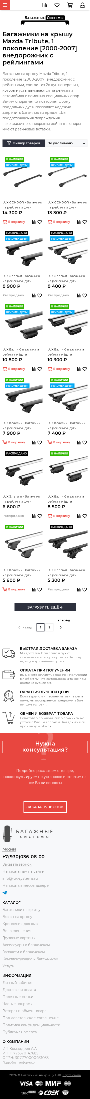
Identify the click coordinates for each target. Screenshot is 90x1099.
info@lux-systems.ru (20, 878)
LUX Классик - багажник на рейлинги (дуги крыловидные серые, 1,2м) (66, 426)
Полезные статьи (17, 997)
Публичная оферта (19, 1032)
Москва (9, 849)
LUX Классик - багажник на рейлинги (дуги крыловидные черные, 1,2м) (21, 426)
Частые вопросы (17, 1004)
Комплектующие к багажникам (30, 959)
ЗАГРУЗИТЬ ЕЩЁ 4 (45, 607)
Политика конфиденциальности (31, 1025)
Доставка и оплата (19, 989)
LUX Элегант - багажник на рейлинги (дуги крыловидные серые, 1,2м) (66, 278)
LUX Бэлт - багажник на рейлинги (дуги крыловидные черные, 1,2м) (20, 352)
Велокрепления (16, 931)
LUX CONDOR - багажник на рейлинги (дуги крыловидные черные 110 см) (22, 205)
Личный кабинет (17, 982)
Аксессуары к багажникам (26, 945)
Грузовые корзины (18, 938)
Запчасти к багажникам (23, 952)
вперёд (64, 620)
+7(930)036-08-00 (23, 857)
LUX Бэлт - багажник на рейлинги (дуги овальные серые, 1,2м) (66, 499)
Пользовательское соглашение (30, 1018)
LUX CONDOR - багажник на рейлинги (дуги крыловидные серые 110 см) (67, 205)
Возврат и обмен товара (24, 1011)
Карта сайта (71, 1075)
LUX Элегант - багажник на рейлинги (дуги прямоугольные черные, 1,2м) (67, 573)
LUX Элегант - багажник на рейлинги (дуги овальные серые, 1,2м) (21, 499)
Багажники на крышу (21, 909)
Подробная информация (19, 1062)
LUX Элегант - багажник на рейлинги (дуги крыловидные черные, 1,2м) (21, 278)
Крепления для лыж (20, 923)
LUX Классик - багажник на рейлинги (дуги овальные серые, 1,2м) (21, 573)
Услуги (8, 966)
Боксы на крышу (17, 916)
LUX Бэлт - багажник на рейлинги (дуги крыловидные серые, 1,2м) (66, 352)
